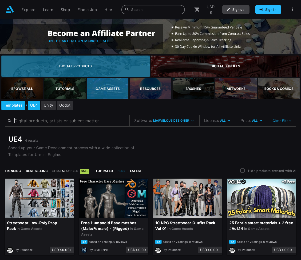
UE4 (34, 105)
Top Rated (104, 171)
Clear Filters (282, 121)
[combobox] (153, 9)
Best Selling (37, 171)
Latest (136, 171)
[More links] (292, 9)
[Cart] (197, 9)
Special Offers (70, 171)
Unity (48, 105)
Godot (65, 105)
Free (121, 171)
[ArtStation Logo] (10, 9)
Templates (13, 105)
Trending (13, 171)
